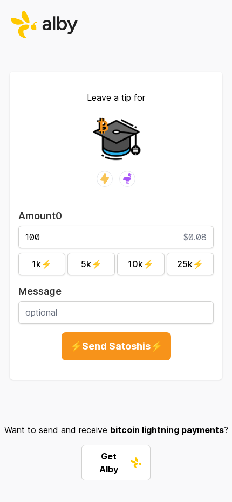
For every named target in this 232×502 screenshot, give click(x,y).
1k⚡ (42, 264)
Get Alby (108, 463)
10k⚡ (141, 264)
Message (40, 291)
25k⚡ (190, 264)
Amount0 (40, 215)
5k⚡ (91, 264)
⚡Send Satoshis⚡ (116, 346)
